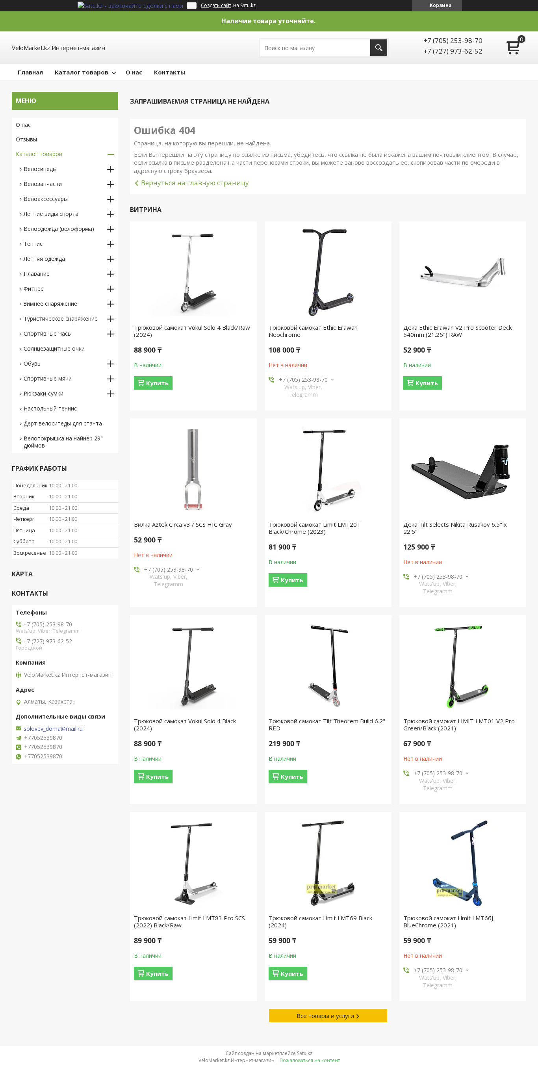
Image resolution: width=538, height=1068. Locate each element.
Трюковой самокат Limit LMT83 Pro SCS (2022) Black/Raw (189, 921)
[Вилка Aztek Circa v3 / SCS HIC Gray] (193, 469)
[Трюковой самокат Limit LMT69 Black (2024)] (328, 863)
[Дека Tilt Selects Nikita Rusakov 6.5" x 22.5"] (462, 469)
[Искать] (378, 47)
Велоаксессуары (46, 198)
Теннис (33, 243)
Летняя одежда (44, 258)
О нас (134, 72)
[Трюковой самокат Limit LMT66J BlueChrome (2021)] (462, 863)
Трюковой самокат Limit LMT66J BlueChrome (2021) (448, 921)
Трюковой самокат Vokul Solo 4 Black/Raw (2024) (192, 331)
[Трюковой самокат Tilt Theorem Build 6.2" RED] (328, 666)
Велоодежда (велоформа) (59, 228)
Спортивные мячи (48, 378)
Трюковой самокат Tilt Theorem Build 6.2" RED (327, 724)
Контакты (169, 72)
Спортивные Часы (48, 333)
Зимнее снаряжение (50, 303)
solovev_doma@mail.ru (53, 728)
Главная (30, 72)
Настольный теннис (50, 408)
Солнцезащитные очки (54, 348)
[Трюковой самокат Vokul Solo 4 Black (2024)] (193, 666)
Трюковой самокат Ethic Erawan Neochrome (313, 331)
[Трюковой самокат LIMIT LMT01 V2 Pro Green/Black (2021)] (462, 666)
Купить (157, 383)
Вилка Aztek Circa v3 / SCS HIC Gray (183, 524)
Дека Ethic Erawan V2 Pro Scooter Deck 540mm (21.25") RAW (457, 331)
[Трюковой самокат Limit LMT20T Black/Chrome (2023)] (328, 469)
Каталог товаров (81, 72)
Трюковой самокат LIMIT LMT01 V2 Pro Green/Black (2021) (459, 724)
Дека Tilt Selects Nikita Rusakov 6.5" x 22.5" (455, 528)
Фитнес (33, 288)
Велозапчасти (43, 184)
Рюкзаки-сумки (43, 393)
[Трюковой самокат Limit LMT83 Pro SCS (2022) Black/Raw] (193, 863)
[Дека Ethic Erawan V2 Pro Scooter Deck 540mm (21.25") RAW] (462, 272)
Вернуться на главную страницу (195, 182)
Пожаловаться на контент (310, 1060)
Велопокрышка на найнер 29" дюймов (63, 442)
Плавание (37, 273)
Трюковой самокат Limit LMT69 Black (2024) (320, 921)
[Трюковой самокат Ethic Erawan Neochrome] (328, 272)
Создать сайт (216, 5)
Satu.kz (304, 1053)
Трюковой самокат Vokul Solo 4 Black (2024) (185, 724)
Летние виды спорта (51, 213)
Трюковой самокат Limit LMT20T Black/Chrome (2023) (315, 528)
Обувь (32, 363)
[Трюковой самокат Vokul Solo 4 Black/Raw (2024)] (193, 272)
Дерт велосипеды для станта (63, 423)
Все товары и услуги (325, 1016)
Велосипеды (40, 169)
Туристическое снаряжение (61, 318)
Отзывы (26, 139)
